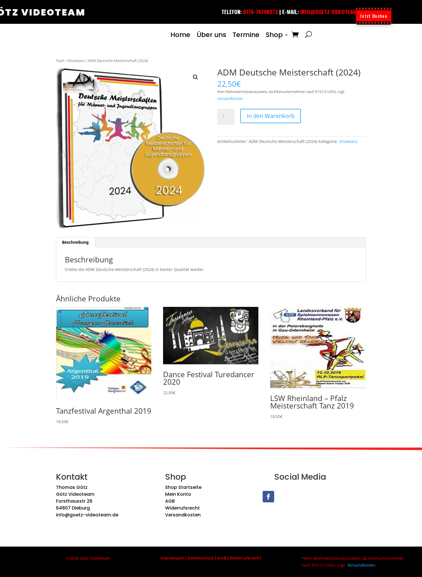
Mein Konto (178, 494)
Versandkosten (230, 98)
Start (60, 60)
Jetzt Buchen (373, 16)
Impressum (172, 558)
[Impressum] (184, 558)
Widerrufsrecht (182, 508)
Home (180, 34)
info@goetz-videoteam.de (87, 515)
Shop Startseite (183, 487)
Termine (246, 34)
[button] (195, 77)
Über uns (211, 34)
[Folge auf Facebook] (268, 496)
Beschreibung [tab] (75, 242)
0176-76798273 (260, 11)
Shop (274, 34)
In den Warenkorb (271, 116)
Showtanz (75, 60)
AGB (170, 501)
